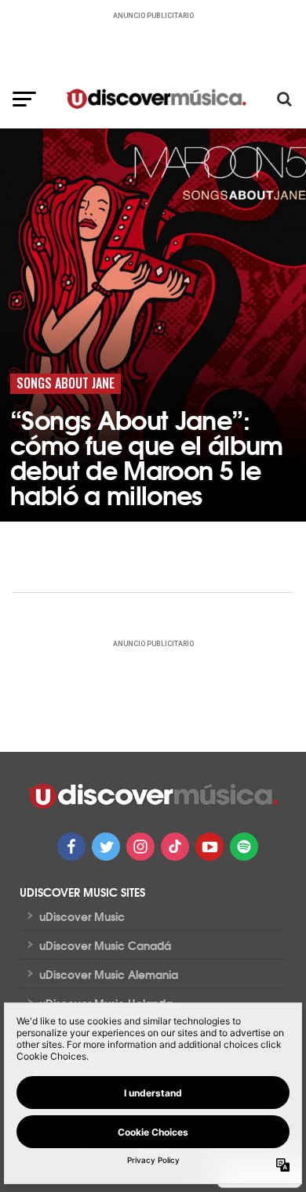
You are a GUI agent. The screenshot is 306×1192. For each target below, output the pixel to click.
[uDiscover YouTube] (209, 847)
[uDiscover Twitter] (106, 847)
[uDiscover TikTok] (175, 847)
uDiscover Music (82, 916)
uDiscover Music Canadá (105, 945)
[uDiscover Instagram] (140, 847)
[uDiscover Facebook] (71, 847)
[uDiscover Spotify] (244, 847)
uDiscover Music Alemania (108, 974)
